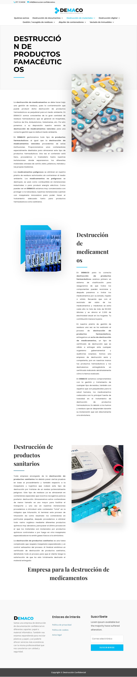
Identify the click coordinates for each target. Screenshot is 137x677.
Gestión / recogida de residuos (38, 22)
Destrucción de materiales (80, 18)
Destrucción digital (108, 18)
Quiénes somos (21, 18)
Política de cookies (60, 630)
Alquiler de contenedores (71, 22)
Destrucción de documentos (46, 18)
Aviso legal (57, 635)
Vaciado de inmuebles (101, 22)
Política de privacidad (61, 624)
